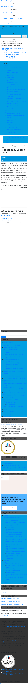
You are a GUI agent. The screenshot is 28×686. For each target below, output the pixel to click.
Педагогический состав (13, 81)
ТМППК (8, 390)
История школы (8, 342)
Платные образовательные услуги (16, 89)
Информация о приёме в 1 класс (10, 598)
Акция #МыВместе (8, 469)
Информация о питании (13, 120)
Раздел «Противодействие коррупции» (12, 424)
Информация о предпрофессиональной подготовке (13, 124)
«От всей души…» (11, 414)
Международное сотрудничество (16, 101)
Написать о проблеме (10, 508)
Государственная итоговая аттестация (15, 137)
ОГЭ (4, 591)
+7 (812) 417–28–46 (9, 56)
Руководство (10, 79)
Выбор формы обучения (10, 470)
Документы (10, 75)
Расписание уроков (9, 140)
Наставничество (8, 380)
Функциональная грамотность (12, 376)
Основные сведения (12, 70)
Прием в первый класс (13, 113)
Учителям (6, 134)
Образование (10, 77)
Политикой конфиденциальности (15, 626)
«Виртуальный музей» (9, 402)
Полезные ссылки (8, 387)
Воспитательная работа (10, 349)
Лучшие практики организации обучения (15, 467)
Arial (2, 6)
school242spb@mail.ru (10, 58)
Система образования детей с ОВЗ (13, 389)
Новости (3, 159)
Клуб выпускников (8, 413)
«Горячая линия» (8, 463)
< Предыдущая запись (7, 218)
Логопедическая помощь (10, 399)
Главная (6, 65)
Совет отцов (7, 416)
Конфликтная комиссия (13, 127)
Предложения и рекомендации (12, 401)
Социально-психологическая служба (14, 395)
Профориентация (11, 357)
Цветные (10, 24)
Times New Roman (8, 6)
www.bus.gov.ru (5, 615)
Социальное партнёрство (10, 375)
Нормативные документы (10, 462)
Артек (5, 409)
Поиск (14, 33)
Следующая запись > (7, 220)
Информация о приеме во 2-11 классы (11, 601)
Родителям (7, 112)
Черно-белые (4, 24)
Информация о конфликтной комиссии (12, 604)
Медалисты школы (8, 411)
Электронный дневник (13, 119)
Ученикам (6, 110)
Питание (6, 142)
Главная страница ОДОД (13, 363)
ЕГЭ (4, 592)
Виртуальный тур (11, 404)
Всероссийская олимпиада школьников (14, 378)
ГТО (4, 382)
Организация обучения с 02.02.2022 (13, 465)
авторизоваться (5, 215)
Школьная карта (11, 132)
